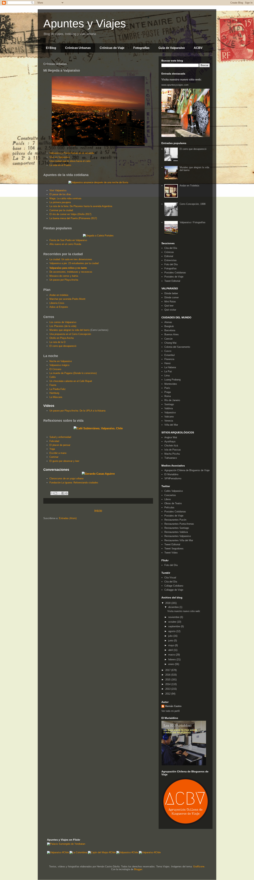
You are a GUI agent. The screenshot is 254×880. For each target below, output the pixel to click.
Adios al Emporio (58, 307)
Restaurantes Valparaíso (177, 536)
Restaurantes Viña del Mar (178, 540)
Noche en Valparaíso (60, 361)
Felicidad (54, 441)
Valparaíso (170, 412)
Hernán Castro (173, 706)
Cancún (168, 338)
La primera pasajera (60, 202)
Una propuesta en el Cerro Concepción (70, 334)
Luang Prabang (172, 379)
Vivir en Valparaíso (59, 157)
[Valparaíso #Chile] (58, 852)
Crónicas (169, 252)
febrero (172, 659)
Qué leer (168, 305)
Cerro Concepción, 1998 (192, 204)
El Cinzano (55, 369)
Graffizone (198, 866)
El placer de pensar (59, 445)
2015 (168, 679)
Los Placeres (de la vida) (62, 326)
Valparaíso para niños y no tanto (68, 268)
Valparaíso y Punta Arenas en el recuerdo (71, 153)
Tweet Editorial (172, 281)
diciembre (173, 607)
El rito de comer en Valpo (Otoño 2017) (70, 214)
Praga (167, 392)
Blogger (138, 869)
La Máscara (55, 397)
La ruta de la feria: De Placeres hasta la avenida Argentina (80, 206)
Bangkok (169, 326)
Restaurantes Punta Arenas (179, 523)
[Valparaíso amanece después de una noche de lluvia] (98, 182)
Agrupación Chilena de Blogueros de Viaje (187, 470)
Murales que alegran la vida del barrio (69, 330)
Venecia (168, 420)
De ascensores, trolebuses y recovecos (70, 271)
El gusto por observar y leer (64, 461)
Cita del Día (170, 248)
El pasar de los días (60, 194)
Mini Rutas (170, 301)
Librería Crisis (56, 303)
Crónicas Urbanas (78, 47)
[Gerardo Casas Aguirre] (98, 473)
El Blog (51, 47)
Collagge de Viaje (173, 589)
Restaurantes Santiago (176, 528)
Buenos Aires (171, 334)
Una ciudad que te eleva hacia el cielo (69, 161)
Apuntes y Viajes (84, 23)
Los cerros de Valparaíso (62, 322)
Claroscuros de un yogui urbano (66, 478)
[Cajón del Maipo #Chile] (102, 852)
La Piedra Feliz (57, 389)
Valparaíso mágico (59, 365)
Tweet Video (171, 552)
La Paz (168, 371)
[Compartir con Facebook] (63, 493)
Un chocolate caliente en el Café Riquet (70, 381)
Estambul (169, 355)
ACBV (198, 47)
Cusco (167, 351)
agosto (172, 631)
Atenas (168, 322)
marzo (172, 654)
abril (170, 650)
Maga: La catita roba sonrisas (65, 198)
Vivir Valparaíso (57, 190)
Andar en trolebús (58, 295)
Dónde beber (171, 293)
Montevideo (170, 383)
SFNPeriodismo (172, 478)
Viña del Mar (171, 424)
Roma (167, 396)
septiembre (174, 626)
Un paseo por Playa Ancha (63, 279)
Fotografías (141, 47)
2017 (168, 670)
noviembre (174, 617)
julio (170, 635)
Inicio (98, 511)
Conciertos (170, 495)
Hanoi (167, 363)
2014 (168, 684)
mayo (171, 645)
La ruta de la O (57, 342)
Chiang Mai (170, 342)
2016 (168, 674)
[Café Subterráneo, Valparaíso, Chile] (98, 428)
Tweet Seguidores (174, 548)
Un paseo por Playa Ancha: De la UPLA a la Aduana (77, 410)
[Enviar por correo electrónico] (52, 493)
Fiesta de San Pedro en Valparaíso (68, 240)
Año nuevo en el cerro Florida (65, 244)
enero (171, 664)
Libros (167, 499)
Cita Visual (170, 577)
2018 (168, 603)
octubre (172, 621)
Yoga (52, 449)
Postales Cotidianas (175, 272)
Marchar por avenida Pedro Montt (67, 299)
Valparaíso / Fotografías (192, 222)
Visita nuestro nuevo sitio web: (181, 79)
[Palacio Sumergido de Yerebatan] (66, 843)
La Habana (170, 367)
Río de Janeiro (172, 400)
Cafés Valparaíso (173, 491)
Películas (169, 507)
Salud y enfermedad (60, 437)
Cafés (52, 377)
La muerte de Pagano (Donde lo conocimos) (73, 373)
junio (171, 640)
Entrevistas (170, 260)
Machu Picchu (172, 453)
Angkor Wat (170, 437)
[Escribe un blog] (56, 493)
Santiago (169, 404)
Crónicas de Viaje (112, 47)
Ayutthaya (169, 441)
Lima (167, 375)
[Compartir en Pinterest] (66, 493)
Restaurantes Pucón (175, 519)
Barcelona (169, 330)
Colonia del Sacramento (177, 346)
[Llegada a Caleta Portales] (98, 235)
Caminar (53, 457)
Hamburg (54, 393)
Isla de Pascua (172, 449)
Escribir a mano (57, 453)
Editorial (168, 256)
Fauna (52, 385)
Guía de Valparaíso (171, 47)
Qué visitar (170, 309)
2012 (168, 693)
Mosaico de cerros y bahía (63, 276)
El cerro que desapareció (62, 346)
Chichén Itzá (171, 445)
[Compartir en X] (59, 493)
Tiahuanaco (170, 457)
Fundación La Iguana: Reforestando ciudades (73, 482)
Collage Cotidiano (173, 585)
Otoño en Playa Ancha (61, 338)
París (167, 388)
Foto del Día (171, 264)
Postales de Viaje (173, 276)
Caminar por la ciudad (61, 210)
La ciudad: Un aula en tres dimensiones (70, 259)
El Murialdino (171, 474)
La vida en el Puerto (60, 165)
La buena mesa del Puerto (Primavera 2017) (73, 218)
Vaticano (169, 416)
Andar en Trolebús (189, 185)
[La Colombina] (78, 852)
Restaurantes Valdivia (176, 532)
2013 (168, 688)
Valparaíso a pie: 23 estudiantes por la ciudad (74, 263)
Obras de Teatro (173, 503)
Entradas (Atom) (68, 518)
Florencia (169, 359)
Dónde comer (171, 297)
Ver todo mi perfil (170, 711)
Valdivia (168, 408)
